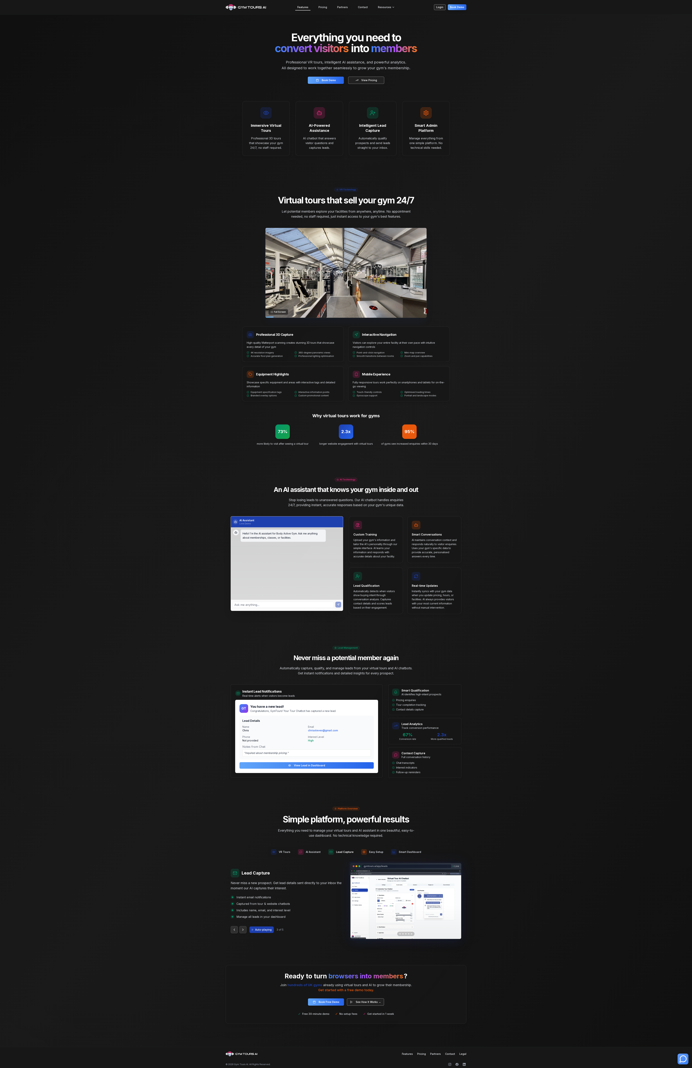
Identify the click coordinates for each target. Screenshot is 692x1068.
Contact (363, 7)
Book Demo (457, 7)
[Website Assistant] (683, 1059)
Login (439, 7)
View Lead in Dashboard (309, 765)
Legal (462, 1053)
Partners (342, 7)
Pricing (322, 7)
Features (302, 7)
